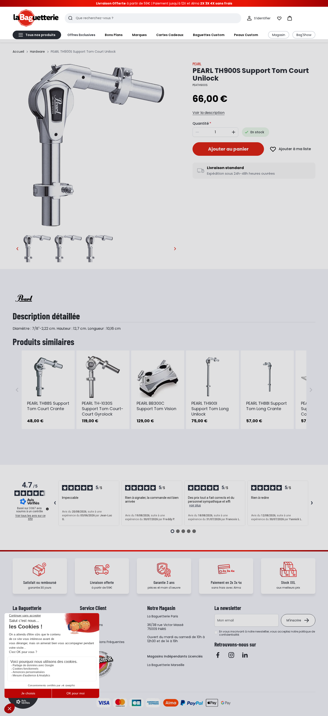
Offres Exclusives (81, 35)
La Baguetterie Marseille (165, 665)
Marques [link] (139, 35)
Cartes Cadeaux (169, 35)
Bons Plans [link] (114, 35)
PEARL (197, 63)
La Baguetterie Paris (162, 616)
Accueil (18, 51)
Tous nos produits (40, 35)
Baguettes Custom (209, 35)
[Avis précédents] (55, 503)
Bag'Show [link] (303, 35)
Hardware (37, 51)
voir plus (195, 505)
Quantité (201, 123)
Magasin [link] (278, 35)
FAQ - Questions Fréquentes (102, 642)
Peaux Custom (246, 35)
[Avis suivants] (312, 503)
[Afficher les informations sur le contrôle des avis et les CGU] (47, 509)
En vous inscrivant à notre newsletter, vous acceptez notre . (267, 633)
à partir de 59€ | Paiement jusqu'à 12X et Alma (164, 3)
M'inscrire (294, 620)
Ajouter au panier (228, 149)
